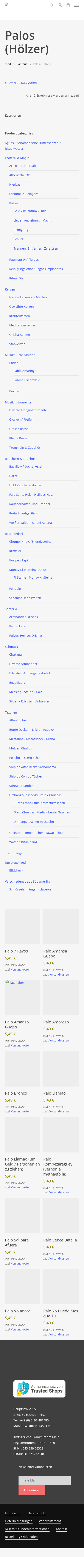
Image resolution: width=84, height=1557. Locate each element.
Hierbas (14, 184)
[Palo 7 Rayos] (22, 926)
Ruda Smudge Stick (23, 513)
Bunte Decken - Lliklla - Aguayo (31, 729)
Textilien (11, 712)
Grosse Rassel (19, 429)
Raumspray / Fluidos (24, 259)
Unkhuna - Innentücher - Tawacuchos (36, 833)
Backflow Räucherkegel (25, 466)
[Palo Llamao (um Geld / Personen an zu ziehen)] (22, 1134)
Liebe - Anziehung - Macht (32, 220)
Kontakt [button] (61, 1529)
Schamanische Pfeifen (25, 598)
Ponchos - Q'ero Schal (24, 758)
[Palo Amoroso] (61, 997)
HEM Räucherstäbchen (25, 485)
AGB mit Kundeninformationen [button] (27, 1529)
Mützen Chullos (20, 748)
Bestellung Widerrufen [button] (21, 1537)
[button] (76, 5)
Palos (18, 626)
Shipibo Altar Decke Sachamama (32, 767)
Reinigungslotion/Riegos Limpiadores (36, 269)
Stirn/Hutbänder (21, 786)
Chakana (15, 654)
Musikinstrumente (18, 402)
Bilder (13, 363)
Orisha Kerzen (19, 335)
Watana (23, 842)
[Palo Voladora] (22, 1286)
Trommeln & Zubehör (24, 447)
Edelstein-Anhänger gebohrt (29, 673)
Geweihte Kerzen (21, 306)
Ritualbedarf (14, 534)
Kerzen (10, 289)
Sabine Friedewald (27, 380)
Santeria (22, 64)
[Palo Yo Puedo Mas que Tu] (61, 1286)
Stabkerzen (17, 344)
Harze (13, 476)
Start (8, 64)
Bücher (14, 391)
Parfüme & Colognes (24, 194)
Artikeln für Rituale (23, 166)
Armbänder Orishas (23, 617)
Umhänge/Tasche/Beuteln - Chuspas (35, 795)
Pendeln (15, 588)
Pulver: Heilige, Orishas (26, 635)
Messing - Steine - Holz (25, 692)
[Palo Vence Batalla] (61, 1215)
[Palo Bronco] (22, 1069)
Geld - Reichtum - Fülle (30, 211)
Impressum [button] (13, 1513)
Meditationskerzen (22, 325)
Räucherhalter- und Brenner (29, 504)
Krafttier (15, 551)
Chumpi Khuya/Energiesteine (30, 541)
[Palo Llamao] (61, 1069)
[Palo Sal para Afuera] (22, 1215)
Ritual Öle (16, 278)
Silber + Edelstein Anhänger (29, 701)
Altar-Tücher (18, 720)
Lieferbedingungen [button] (19, 1521)
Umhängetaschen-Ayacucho (34, 822)
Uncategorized (15, 862)
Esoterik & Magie (17, 158)
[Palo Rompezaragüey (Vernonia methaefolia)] (61, 1134)
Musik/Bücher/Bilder (20, 355)
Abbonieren (31, 1490)
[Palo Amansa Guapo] (61, 926)
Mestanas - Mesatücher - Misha (32, 739)
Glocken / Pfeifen (21, 419)
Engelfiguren (18, 682)
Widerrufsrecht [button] (50, 1521)
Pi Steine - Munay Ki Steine (33, 577)
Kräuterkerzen (19, 316)
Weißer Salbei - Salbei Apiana (30, 523)
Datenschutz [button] (37, 1513)
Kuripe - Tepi (18, 560)
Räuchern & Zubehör (20, 459)
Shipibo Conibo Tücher (25, 776)
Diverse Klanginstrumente (28, 410)
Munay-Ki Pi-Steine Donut (27, 570)
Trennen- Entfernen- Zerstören (36, 248)
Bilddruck (16, 870)
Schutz (18, 239)
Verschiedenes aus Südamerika (27, 881)
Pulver (13, 203)
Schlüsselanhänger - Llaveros (30, 889)
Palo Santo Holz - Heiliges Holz (31, 494)
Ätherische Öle (20, 175)
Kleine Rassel (18, 438)
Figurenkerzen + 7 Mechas (28, 297)
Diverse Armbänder (23, 664)
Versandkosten (20, 969)
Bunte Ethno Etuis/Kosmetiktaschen (39, 803)
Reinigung (21, 230)
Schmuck (11, 647)
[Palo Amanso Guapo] (22, 997)
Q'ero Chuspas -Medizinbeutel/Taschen (42, 812)
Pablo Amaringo (25, 371)
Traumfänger (14, 853)
